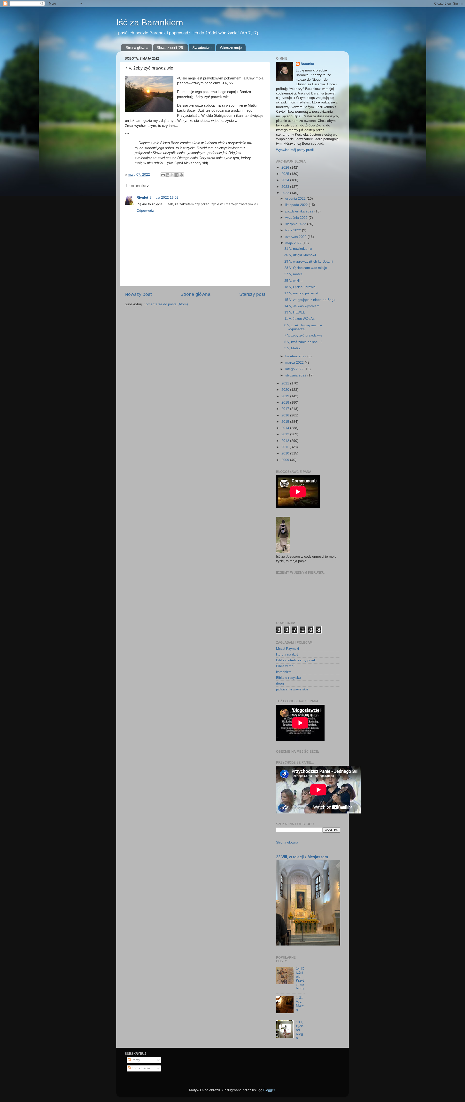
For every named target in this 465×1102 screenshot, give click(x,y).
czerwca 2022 (296, 237)
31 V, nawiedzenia (298, 248)
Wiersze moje (231, 48)
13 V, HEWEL (294, 312)
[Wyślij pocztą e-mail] (163, 174)
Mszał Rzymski (287, 648)
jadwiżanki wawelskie (292, 689)
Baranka (307, 64)
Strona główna (137, 48)
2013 (285, 434)
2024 (285, 180)
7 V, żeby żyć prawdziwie (303, 335)
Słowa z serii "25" (170, 48)
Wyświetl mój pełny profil (295, 150)
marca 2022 (295, 362)
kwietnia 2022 (296, 356)
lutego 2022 (294, 369)
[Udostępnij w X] (172, 174)
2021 (285, 383)
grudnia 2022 (296, 198)
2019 (285, 396)
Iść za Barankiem (149, 22)
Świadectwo (201, 48)
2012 (285, 441)
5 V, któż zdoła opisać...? (303, 342)
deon (280, 683)
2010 (285, 453)
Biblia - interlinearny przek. (296, 660)
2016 (285, 415)
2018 (285, 402)
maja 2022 (293, 243)
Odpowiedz (145, 210)
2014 (285, 428)
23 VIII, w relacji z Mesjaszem (302, 857)
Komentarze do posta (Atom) (166, 304)
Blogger (269, 1090)
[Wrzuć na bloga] (167, 174)
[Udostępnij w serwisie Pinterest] (181, 174)
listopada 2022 (297, 205)
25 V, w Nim (293, 280)
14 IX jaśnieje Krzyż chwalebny (300, 978)
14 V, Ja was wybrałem (301, 306)
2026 (285, 167)
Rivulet (142, 197)
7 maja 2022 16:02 (164, 197)
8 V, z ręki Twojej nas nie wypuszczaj (303, 327)
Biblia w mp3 (285, 666)
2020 (285, 389)
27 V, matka (293, 274)
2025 (285, 174)
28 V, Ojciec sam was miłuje (305, 268)
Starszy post (252, 294)
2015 (285, 421)
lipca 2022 (293, 230)
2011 (285, 447)
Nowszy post (138, 294)
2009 (285, 460)
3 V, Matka (292, 348)
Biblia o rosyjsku (288, 678)
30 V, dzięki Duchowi (300, 255)
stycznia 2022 (296, 375)
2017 (285, 409)
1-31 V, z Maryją (300, 1003)
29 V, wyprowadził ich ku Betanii (308, 261)
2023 (285, 186)
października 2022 (299, 211)
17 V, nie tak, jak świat (301, 293)
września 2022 (297, 217)
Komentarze (140, 1068)
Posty (135, 1060)
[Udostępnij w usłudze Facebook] (176, 174)
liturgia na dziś (287, 654)
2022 (285, 193)
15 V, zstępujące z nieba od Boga (309, 300)
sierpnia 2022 (296, 224)
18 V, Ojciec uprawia (300, 287)
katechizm (284, 672)
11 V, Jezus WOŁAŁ (299, 318)
